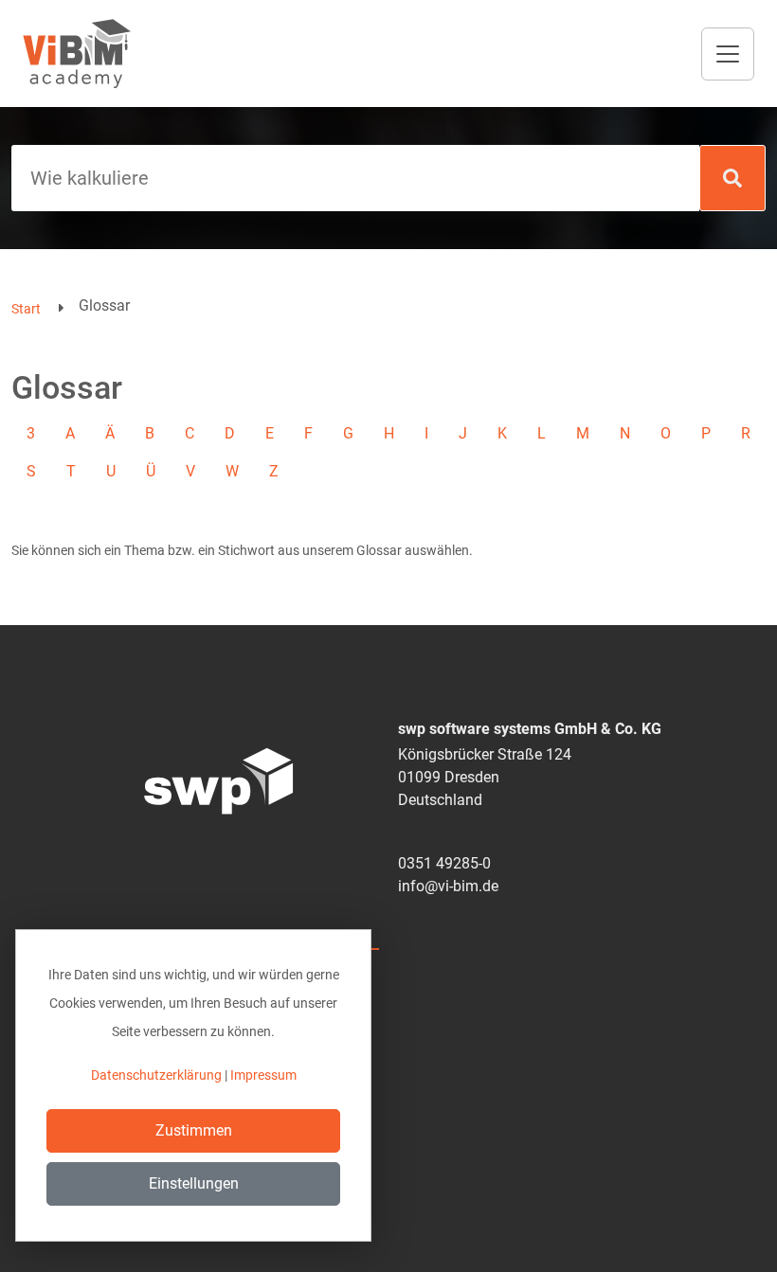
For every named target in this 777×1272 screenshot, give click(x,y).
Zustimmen (193, 1130)
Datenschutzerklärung (156, 1075)
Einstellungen (194, 1183)
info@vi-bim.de (448, 886)
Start (26, 308)
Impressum (263, 1075)
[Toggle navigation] (727, 54)
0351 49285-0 (444, 863)
